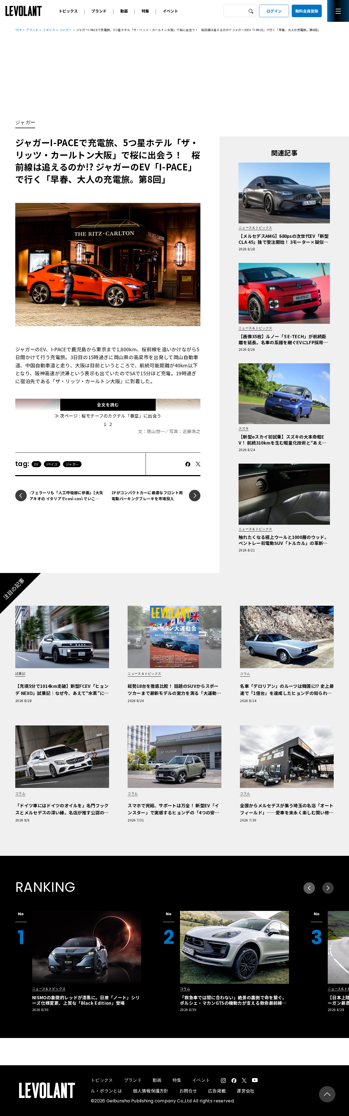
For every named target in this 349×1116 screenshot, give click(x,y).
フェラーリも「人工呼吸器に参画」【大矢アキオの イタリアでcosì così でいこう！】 (66, 498)
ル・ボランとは (106, 1090)
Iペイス (52, 464)
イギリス (49, 30)
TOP (18, 30)
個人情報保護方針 (151, 1090)
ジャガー (66, 30)
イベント (170, 11)
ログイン (274, 11)
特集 (145, 11)
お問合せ (188, 1090)
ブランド (99, 11)
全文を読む (108, 404)
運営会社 (245, 1090)
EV (36, 464)
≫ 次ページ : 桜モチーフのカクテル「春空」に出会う (108, 415)
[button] (328, 888)
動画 (124, 11)
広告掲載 (217, 1090)
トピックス (68, 11)
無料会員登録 (306, 11)
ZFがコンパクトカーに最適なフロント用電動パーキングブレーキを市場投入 (147, 495)
